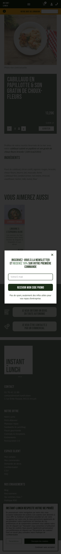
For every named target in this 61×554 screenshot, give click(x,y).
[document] (30, 277)
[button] (52, 254)
